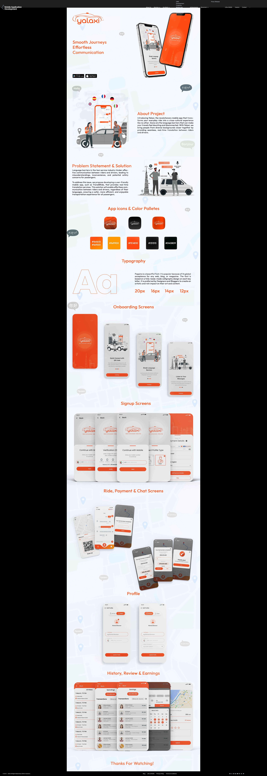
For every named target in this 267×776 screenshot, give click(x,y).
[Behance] (240, 774)
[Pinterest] (236, 774)
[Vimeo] (245, 774)
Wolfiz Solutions (26, 773)
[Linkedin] (234, 774)
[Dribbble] (242, 774)
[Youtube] (238, 774)
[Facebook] (230, 774)
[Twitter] (244, 774)
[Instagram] (232, 774)
